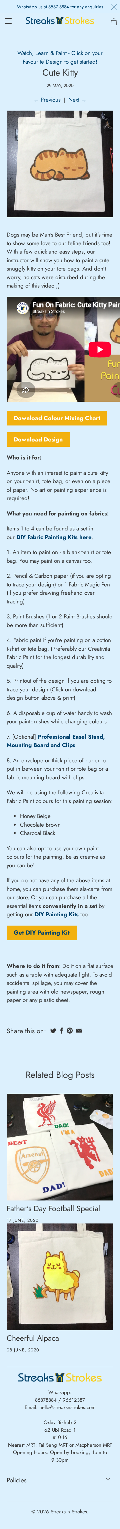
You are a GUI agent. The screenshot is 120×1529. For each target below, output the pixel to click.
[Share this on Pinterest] (70, 1031)
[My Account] (6, 20)
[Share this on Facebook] (61, 1031)
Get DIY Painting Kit (42, 933)
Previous (47, 100)
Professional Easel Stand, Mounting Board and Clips (56, 741)
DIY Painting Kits (57, 914)
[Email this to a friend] (79, 1031)
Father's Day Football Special (53, 1208)
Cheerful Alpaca (33, 1338)
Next (77, 100)
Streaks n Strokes (69, 1511)
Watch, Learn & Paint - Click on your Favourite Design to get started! (60, 57)
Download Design (38, 439)
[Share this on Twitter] (53, 1031)
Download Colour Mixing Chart (57, 418)
